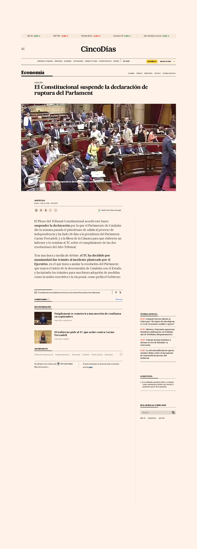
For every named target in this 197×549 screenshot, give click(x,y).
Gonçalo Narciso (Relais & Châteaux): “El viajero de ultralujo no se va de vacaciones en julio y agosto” (157, 321)
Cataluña (85, 355)
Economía (67, 61)
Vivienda (131, 73)
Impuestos (148, 73)
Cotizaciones (78, 61)
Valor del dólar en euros (153, 36)
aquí (90, 367)
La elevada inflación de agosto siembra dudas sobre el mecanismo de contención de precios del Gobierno (157, 354)
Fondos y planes (91, 61)
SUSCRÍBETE (152, 61)
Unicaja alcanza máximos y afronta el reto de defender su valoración (155, 342)
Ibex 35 (30, 36)
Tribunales (76, 355)
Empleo (139, 73)
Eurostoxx (152, 418)
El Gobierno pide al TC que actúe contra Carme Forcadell (84, 334)
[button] (98, 147)
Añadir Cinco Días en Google (111, 210)
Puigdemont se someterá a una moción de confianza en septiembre (87, 315)
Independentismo (62, 355)
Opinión (116, 61)
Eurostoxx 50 (118, 36)
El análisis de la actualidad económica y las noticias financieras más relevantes (69, 292)
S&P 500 (56, 36)
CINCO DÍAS (58, 320)
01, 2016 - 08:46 (49, 203)
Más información (41, 367)
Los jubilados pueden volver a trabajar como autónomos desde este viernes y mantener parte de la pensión (158, 384)
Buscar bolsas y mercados (153, 405)
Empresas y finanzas (45, 61)
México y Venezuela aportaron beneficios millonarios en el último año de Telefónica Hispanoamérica (157, 332)
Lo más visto (146, 376)
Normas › (119, 299)
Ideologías (109, 355)
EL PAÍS (125, 60)
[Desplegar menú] (23, 49)
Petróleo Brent (86, 36)
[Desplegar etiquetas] (121, 354)
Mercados (58, 61)
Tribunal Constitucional (43, 355)
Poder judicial (97, 355)
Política (157, 73)
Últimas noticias (105, 61)
